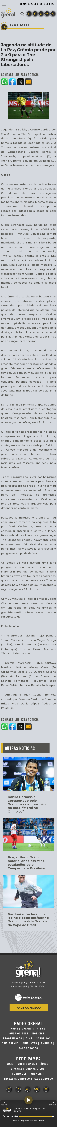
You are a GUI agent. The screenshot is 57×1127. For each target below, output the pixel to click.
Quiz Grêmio (10, 1043)
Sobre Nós (43, 1038)
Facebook (34, 13)
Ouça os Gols (18, 1033)
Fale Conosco (28, 1007)
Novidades (19, 1073)
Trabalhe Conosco (17, 1078)
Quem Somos (26, 1063)
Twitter (52, 13)
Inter (39, 1028)
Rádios (43, 1063)
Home (14, 1028)
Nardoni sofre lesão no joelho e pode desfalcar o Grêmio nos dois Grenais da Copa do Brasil (28, 919)
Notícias (38, 1033)
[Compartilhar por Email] (28, 81)
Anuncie (46, 1043)
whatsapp (28, 13)
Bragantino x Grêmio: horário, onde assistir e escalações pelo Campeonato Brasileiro (26, 863)
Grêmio (27, 1028)
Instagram (40, 13)
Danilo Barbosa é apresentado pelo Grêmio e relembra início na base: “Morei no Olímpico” (27, 804)
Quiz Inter (30, 1043)
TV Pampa (15, 1068)
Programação (12, 1038)
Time (29, 1038)
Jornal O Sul (35, 1068)
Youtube (46, 13)
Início (10, 1063)
